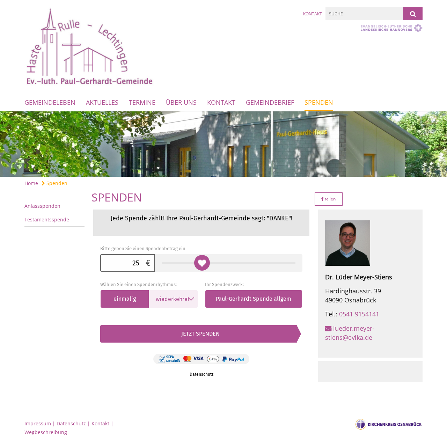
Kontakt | (102, 423)
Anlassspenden (42, 206)
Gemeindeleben (49, 102)
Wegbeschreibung (45, 432)
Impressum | (40, 423)
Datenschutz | (74, 423)
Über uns (181, 102)
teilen (330, 199)
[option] (223, 144)
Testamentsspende (46, 219)
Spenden (319, 102)
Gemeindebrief (270, 102)
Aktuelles (102, 102)
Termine (142, 102)
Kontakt (312, 14)
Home (31, 183)
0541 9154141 (359, 314)
